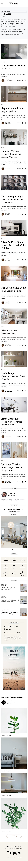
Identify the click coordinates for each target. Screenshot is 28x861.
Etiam (2, 62)
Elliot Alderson (4, 608)
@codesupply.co (11, 703)
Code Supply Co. (19, 848)
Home (7, 856)
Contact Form (13, 856)
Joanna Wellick (7, 79)
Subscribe (19, 632)
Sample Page (19, 856)
